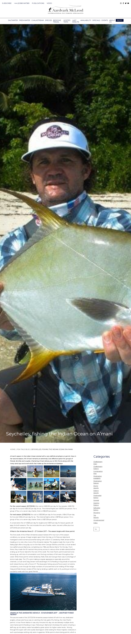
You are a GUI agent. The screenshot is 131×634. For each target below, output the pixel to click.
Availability (85, 20)
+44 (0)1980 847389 (21, 3)
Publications (38, 3)
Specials (96, 20)
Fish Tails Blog (23, 449)
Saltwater (13, 20)
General (96, 500)
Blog (119, 20)
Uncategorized (98, 520)
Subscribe (6, 3)
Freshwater (24, 20)
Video (49, 3)
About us (112, 21)
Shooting (96, 513)
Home (12, 449)
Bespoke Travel (57, 21)
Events (105, 20)
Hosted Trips (66, 21)
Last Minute (75, 21)
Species (48, 20)
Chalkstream (37, 20)
